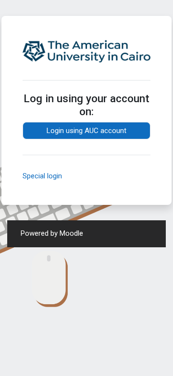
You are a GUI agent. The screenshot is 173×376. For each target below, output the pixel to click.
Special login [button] (42, 176)
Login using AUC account (86, 130)
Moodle (71, 233)
